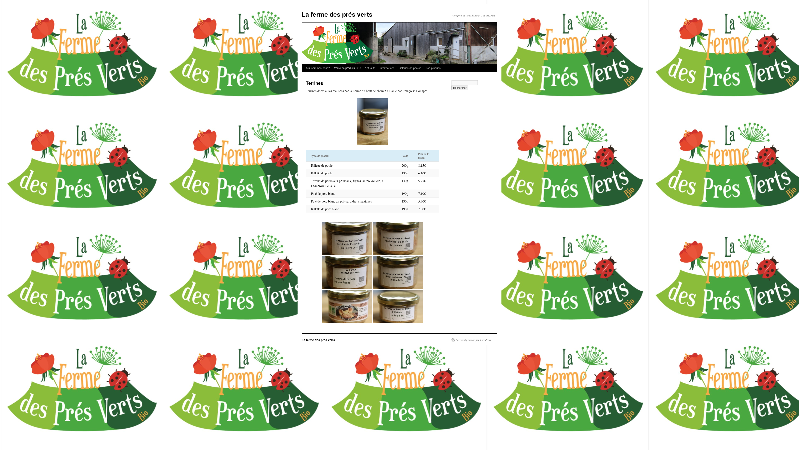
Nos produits (433, 68)
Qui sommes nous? (318, 68)
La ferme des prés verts (337, 14)
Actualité (370, 68)
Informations (387, 68)
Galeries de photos (410, 68)
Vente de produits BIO (347, 68)
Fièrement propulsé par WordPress (473, 339)
